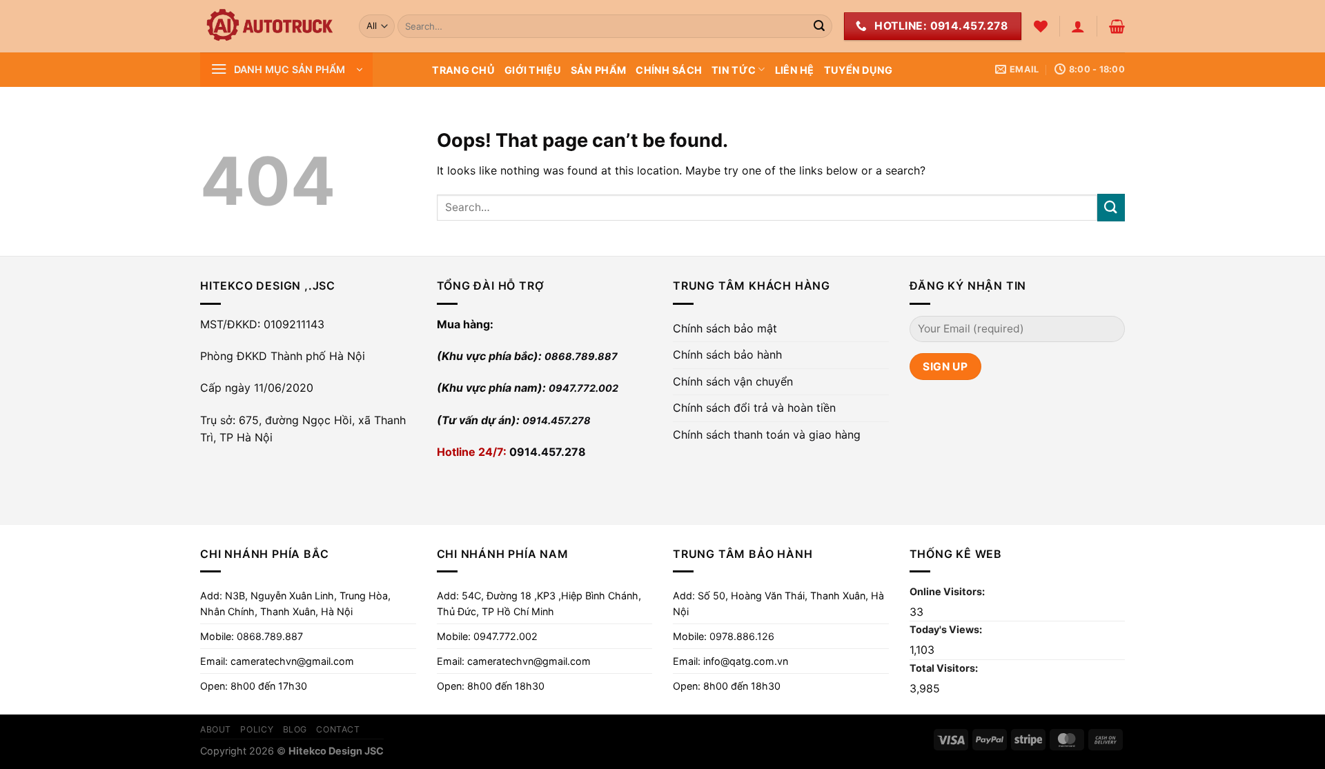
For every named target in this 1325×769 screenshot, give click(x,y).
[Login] (1078, 26)
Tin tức (733, 70)
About (215, 729)
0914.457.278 (556, 420)
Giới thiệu (532, 70)
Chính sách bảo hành (727, 354)
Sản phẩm (598, 70)
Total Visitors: (945, 668)
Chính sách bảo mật (725, 328)
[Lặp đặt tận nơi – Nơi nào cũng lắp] (269, 26)
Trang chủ (463, 70)
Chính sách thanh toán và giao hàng (767, 434)
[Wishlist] (1041, 26)
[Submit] (819, 26)
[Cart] (1117, 26)
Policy (256, 729)
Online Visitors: (948, 591)
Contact (338, 729)
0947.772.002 (583, 388)
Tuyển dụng (858, 70)
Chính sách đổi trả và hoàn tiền (754, 408)
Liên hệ (794, 70)
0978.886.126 (741, 636)
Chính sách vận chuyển (733, 381)
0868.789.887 (581, 356)
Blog (295, 729)
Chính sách (669, 70)
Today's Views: (947, 629)
